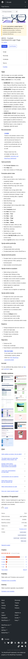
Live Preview (12, 46)
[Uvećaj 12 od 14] (24, 416)
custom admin (23, 532)
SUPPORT (6, 369)
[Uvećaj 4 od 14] (11, 410)
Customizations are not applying (9, 476)
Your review (4, 569)
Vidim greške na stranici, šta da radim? (11, 454)
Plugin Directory (5, 6)
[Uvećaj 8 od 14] (24, 377)
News (2, 603)
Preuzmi (4, 46)
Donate (17, 617)
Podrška (5, 67)
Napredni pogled (5, 545)
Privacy (3, 608)
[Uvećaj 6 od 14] (11, 427)
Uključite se (18, 612)
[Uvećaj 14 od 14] (24, 432)
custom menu (23, 538)
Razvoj (5, 63)
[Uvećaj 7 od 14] (11, 440)
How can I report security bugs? (9, 491)
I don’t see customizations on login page (8, 471)
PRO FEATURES (8, 351)
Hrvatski (7, 639)
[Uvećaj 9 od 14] (24, 385)
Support (3, 615)
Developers (4, 617)
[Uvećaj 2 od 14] (11, 385)
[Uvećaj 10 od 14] (24, 397)
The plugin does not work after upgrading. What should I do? (9, 459)
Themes (17, 603)
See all (25, 569)
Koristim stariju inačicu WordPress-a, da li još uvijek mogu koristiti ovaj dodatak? (9, 465)
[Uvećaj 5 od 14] (11, 420)
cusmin (5, 42)
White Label (23, 541)
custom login (16, 538)
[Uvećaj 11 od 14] (24, 404)
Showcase (17, 600)
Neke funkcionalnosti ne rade (9, 486)
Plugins (16, 605)
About (3, 600)
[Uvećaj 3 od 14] (11, 399)
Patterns (17, 608)
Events (16, 615)
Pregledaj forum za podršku (8, 580)
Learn (2, 612)
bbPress (4, 630)
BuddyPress (5, 632)
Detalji (4, 52)
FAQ (24, 367)
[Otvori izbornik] (25, 2)
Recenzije (5, 55)
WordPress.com (6, 625)
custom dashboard (22, 535)
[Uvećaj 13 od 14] (24, 424)
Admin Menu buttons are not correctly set (6, 481)
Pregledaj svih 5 (23, 528)
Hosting (3, 605)
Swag (17, 620)
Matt (3, 627)
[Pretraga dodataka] (16, 11)
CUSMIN (6, 133)
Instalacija (5, 59)
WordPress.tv (5, 620)
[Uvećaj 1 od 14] (11, 377)
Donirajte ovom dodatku (7, 591)
